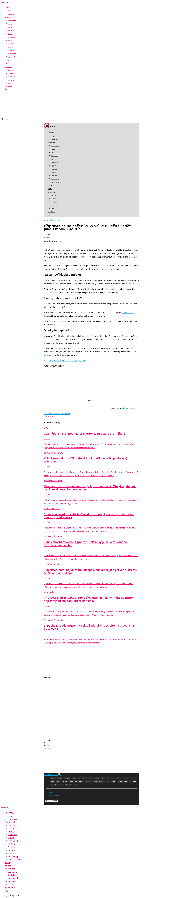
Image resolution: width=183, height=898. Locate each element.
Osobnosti (11, 77)
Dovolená (68, 785)
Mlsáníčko (53, 360)
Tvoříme (11, 44)
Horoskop (101, 781)
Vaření (58, 781)
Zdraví (10, 34)
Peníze (118, 778)
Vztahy (7, 60)
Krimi (10, 83)
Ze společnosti (79, 781)
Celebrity (7, 7)
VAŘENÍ (7, 63)
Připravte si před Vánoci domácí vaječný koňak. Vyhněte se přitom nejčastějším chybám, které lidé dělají (89, 599)
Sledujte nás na (51, 774)
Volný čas (11, 30)
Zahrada (11, 50)
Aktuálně (11, 70)
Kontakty (50, 792)
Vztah (133, 778)
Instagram (67, 778)
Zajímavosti (8, 67)
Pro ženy (82, 360)
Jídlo (103, 778)
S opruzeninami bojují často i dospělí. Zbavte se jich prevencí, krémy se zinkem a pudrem (90, 571)
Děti (113, 778)
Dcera (75, 785)
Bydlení (10, 40)
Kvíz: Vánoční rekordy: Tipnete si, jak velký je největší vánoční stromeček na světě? (86, 543)
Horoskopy (12, 54)
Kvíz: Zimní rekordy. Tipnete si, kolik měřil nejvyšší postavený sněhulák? (85, 459)
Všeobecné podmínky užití (56, 795)
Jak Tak (47, 355)
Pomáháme (8, 87)
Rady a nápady (13, 57)
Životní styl (8, 17)
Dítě (108, 778)
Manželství (96, 778)
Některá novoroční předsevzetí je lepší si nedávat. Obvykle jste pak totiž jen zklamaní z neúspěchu (90, 487)
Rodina (60, 778)
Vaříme (47, 220)
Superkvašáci (128, 312)
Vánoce (53, 413)
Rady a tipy (133, 781)
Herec (126, 781)
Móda (10, 27)
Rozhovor (11, 14)
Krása (10, 24)
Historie (11, 80)
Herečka (88, 781)
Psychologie (12, 37)
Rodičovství (12, 21)
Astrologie (53, 785)
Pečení (47, 413)
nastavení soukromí (51, 800)
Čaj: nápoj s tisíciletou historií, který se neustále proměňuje (84, 434)
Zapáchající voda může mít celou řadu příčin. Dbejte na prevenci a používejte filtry (89, 627)
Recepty (65, 781)
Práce (113, 781)
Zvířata (10, 73)
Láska (71, 781)
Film (9, 11)
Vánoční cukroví (63, 413)
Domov (10, 47)
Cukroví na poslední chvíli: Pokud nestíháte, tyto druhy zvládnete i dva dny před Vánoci (89, 515)
